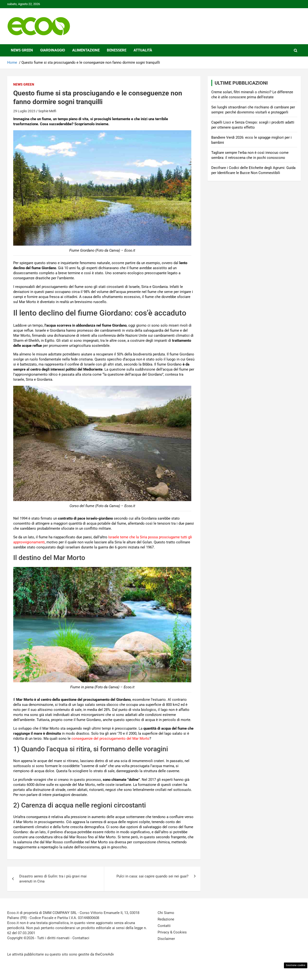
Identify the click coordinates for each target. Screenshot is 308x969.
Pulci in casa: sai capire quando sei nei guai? (152, 876)
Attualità (143, 50)
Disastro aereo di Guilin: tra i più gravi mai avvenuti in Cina (53, 878)
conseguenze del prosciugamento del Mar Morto (110, 738)
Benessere (116, 50)
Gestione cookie (295, 965)
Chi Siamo (166, 913)
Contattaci (80, 938)
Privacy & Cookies (172, 932)
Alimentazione (86, 50)
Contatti (164, 926)
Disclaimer (166, 939)
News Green (22, 50)
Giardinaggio (52, 50)
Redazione (166, 919)
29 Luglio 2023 (24, 111)
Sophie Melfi (47, 111)
